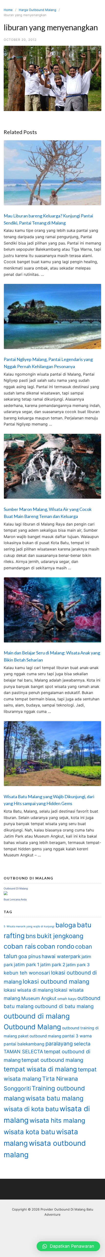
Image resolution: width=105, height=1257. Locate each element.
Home (8, 10)
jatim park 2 (52, 964)
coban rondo (55, 946)
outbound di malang (37, 1016)
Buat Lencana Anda (15, 899)
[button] (68, 1246)
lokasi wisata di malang (28, 990)
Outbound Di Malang (16, 888)
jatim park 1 (26, 964)
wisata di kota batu (31, 1109)
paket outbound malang (39, 1036)
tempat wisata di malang (40, 1069)
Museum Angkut (38, 998)
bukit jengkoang (60, 936)
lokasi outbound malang (56, 981)
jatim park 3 (78, 964)
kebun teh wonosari (27, 973)
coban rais (20, 946)
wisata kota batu (29, 1132)
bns (31, 936)
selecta (82, 1044)
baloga (65, 925)
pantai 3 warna (77, 1035)
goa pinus (29, 956)
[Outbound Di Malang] (6, 894)
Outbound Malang (32, 1027)
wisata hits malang (57, 1120)
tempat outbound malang (52, 1060)
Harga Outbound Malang (37, 10)
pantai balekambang (24, 1043)
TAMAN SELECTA (23, 1052)
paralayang (59, 1043)
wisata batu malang (55, 1098)
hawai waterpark (61, 956)
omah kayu (66, 998)
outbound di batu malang (64, 1006)
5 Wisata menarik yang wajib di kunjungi (29, 926)
